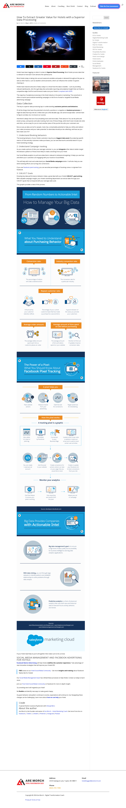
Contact (80, 6)
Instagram (50, 714)
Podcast (93, 6)
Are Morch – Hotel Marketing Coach (55, 711)
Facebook (22, 714)
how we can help (53, 697)
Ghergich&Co (50, 706)
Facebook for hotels (99, 68)
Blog (86, 6)
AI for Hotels (97, 35)
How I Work (71, 6)
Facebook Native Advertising (27, 663)
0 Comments (42, 23)
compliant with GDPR (65, 91)
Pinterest (43, 714)
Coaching (61, 6)
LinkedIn (35, 714)
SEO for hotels (97, 49)
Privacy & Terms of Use (32, 800)
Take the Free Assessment (109, 6)
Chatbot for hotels (98, 54)
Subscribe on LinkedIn (101, 28)
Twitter (28, 714)
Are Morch (21, 23)
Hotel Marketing (98, 47)
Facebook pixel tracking (31, 167)
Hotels (35, 23)
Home (47, 6)
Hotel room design (99, 56)
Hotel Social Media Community (41, 671)
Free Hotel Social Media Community (33, 684)
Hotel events (97, 59)
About (53, 6)
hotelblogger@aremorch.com (91, 781)
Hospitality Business (99, 52)
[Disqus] (51, 738)
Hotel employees (98, 61)
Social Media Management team (30, 678)
